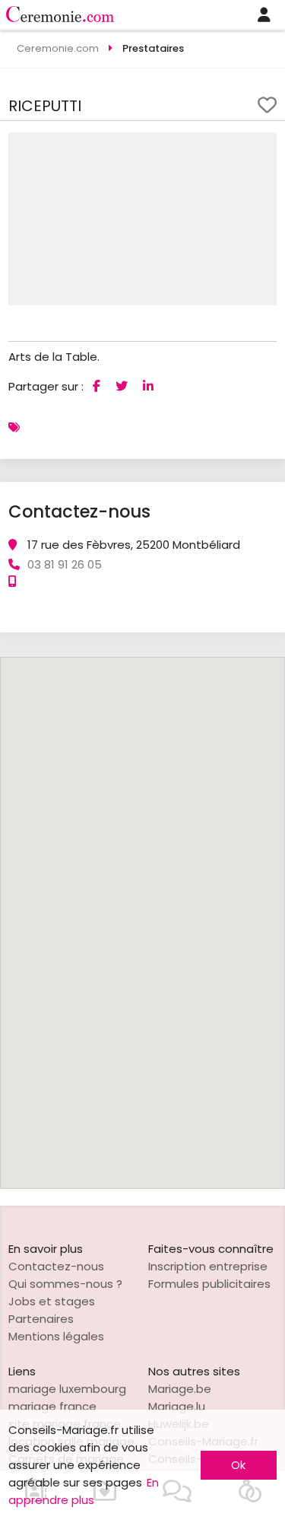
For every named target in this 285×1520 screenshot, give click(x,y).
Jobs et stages (51, 1301)
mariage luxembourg (67, 1389)
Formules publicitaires (209, 1284)
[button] (263, 146)
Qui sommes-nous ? (65, 1284)
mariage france (52, 1406)
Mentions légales (56, 1336)
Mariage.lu (176, 1406)
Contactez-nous (56, 1266)
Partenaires (41, 1319)
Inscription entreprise (208, 1266)
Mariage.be (179, 1389)
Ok (238, 1465)
